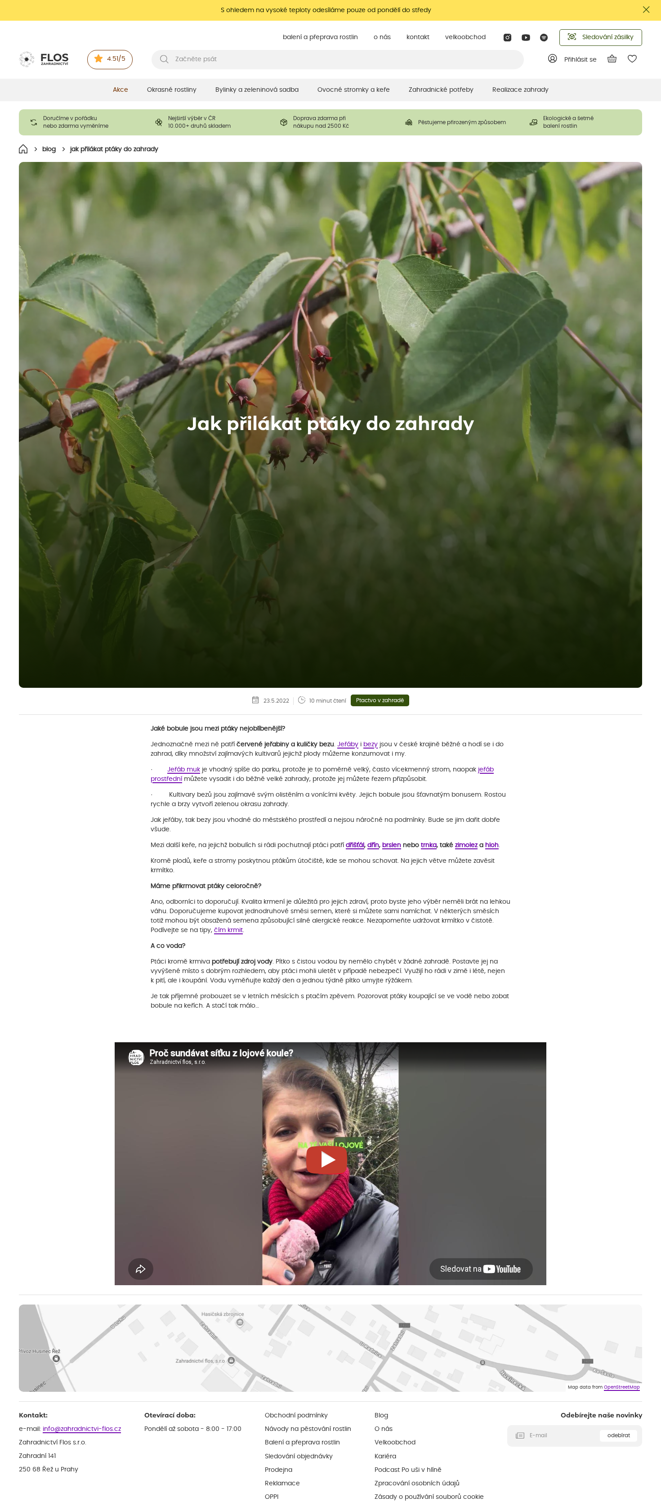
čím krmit (228, 930)
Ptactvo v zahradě (380, 700)
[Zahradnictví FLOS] (43, 59)
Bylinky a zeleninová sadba (257, 90)
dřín (373, 845)
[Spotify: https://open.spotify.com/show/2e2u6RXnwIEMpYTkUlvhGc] (544, 37)
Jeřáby (347, 744)
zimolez (466, 845)
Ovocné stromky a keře (353, 90)
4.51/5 (116, 59)
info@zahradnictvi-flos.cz (82, 1429)
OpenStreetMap (622, 1387)
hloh (492, 845)
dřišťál (355, 845)
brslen (391, 845)
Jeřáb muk (183, 770)
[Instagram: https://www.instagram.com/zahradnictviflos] (507, 37)
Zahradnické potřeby (441, 90)
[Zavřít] (647, 9)
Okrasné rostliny (172, 90)
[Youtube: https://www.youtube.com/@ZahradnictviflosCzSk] (526, 37)
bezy (370, 744)
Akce (120, 90)
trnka (429, 845)
